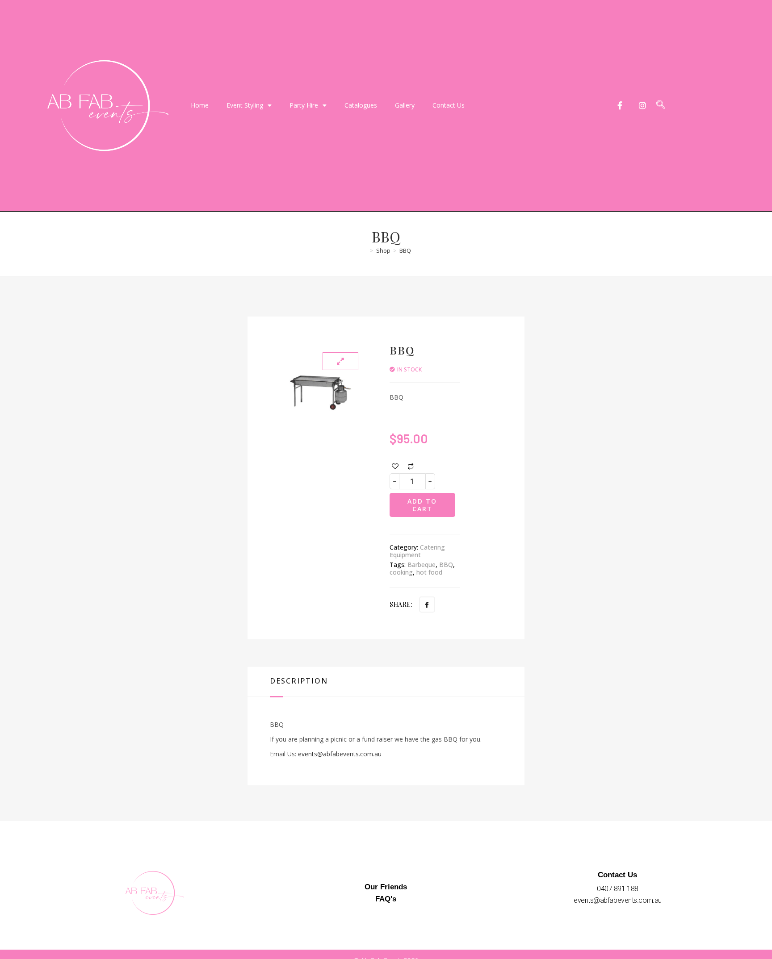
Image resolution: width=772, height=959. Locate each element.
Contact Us (448, 105)
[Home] (364, 250)
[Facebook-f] (619, 105)
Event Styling (245, 105)
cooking (401, 572)
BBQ (405, 250)
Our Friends (386, 887)
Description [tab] (299, 680)
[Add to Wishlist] (395, 466)
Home (200, 105)
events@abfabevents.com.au (340, 754)
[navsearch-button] (661, 105)
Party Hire (304, 105)
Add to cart (422, 505)
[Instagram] (642, 105)
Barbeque (421, 564)
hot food (429, 572)
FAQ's (385, 899)
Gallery (405, 105)
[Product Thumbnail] (340, 361)
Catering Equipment (417, 551)
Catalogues (360, 105)
